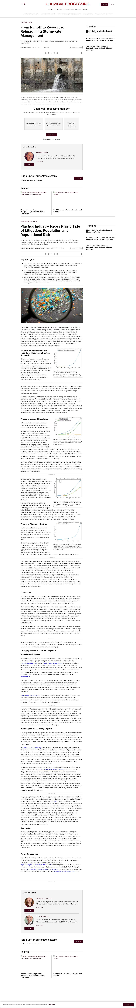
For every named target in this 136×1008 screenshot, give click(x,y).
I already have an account (51, 139)
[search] (25, 4)
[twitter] (51, 53)
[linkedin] (49, 53)
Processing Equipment (48, 14)
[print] (82, 53)
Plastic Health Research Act (52, 657)
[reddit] (54, 53)
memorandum (25, 670)
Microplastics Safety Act (29, 657)
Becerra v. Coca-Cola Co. (31, 689)
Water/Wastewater (26, 22)
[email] (57, 53)
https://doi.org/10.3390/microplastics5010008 (36, 858)
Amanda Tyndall (26, 47)
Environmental (88, 14)
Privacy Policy (51, 1004)
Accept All (128, 1004)
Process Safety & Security (103, 14)
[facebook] (46, 53)
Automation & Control (31, 14)
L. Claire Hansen (40, 248)
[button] (22, 4)
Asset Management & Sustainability (69, 14)
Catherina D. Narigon (27, 248)
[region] (68, 1005)
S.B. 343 (54, 795)
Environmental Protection (29, 221)
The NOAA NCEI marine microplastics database (42, 863)
